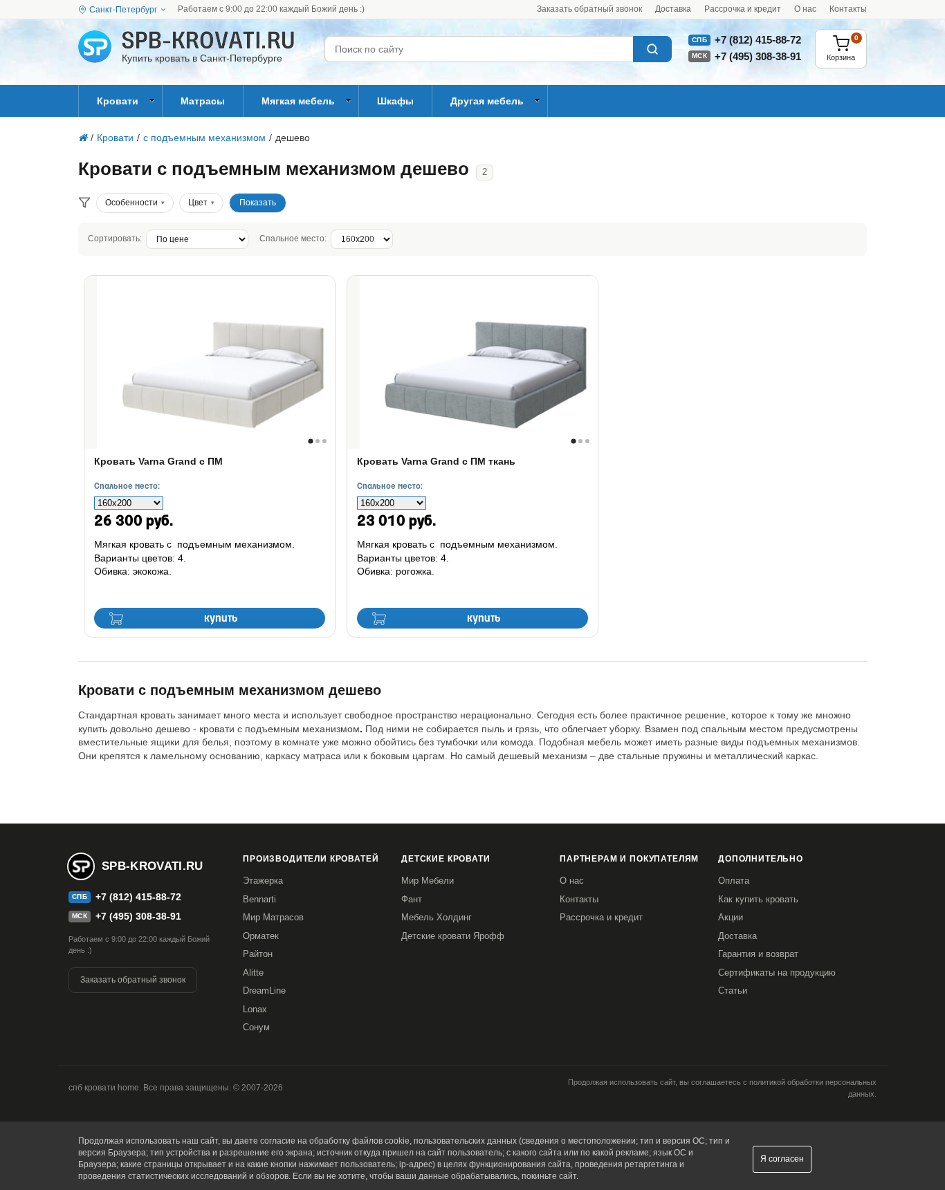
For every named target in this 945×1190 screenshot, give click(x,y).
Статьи (732, 990)
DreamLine (264, 990)
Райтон (258, 954)
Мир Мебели (427, 880)
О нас (805, 9)
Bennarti (259, 899)
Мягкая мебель (298, 100)
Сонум (256, 1027)
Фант (411, 899)
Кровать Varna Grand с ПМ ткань (436, 461)
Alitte (253, 972)
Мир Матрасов (273, 917)
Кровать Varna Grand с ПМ (158, 461)
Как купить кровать (758, 899)
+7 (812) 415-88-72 (758, 40)
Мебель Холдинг (436, 917)
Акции (730, 917)
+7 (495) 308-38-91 (758, 56)
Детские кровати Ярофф (452, 936)
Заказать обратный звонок (589, 9)
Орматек (261, 936)
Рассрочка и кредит (742, 9)
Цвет (198, 202)
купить (221, 618)
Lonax (255, 1009)
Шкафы (395, 100)
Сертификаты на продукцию (777, 972)
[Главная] (82, 137)
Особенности (131, 202)
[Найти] (652, 49)
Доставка (673, 9)
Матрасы (203, 100)
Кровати (117, 100)
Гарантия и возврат (758, 954)
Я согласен (782, 1159)
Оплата (733, 880)
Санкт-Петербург (123, 10)
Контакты (848, 9)
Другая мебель (487, 100)
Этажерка (263, 880)
